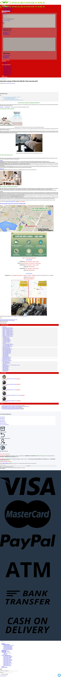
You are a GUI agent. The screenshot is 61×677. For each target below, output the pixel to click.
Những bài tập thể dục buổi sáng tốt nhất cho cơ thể (10, 407)
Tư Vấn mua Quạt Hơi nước (15, 316)
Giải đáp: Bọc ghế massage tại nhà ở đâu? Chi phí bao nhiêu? (11, 405)
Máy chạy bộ (6, 63)
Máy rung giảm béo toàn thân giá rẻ (8, 328)
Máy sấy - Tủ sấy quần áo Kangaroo (8, 330)
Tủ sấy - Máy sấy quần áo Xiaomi (7, 346)
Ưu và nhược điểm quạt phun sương (10, 98)
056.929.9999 (38, 263)
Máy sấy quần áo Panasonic (8, 660)
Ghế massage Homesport (6, 348)
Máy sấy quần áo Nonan (7, 71)
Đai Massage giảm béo (6, 361)
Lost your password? (3, 675)
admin (14, 83)
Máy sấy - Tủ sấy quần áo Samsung (8, 333)
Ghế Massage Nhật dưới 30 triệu (9, 7)
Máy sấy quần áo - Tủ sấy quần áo (8, 336)
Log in (7, 674)
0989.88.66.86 (25, 263)
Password (2, 672)
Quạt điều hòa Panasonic (6, 340)
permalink (25, 316)
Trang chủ (3, 5)
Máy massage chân (5, 367)
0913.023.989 (31, 263)
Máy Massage (4, 12)
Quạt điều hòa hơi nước (7, 62)
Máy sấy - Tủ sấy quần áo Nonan (7, 331)
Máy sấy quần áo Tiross (7, 67)
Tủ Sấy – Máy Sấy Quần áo (6, 64)
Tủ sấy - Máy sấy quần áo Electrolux (8, 344)
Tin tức (3, 666)
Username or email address (4, 670)
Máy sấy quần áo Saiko (7, 68)
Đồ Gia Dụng (4, 61)
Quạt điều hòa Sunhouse (6, 341)
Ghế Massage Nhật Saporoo (8, 8)
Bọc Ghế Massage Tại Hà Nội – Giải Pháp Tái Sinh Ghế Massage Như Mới (13, 406)
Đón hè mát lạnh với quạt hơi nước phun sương (7, 320)
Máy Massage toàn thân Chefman (8, 327)
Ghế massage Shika (5, 355)
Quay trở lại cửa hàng (7, 20)
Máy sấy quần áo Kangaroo (8, 66)
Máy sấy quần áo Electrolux (8, 72)
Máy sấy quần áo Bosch (7, 665)
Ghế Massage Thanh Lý (6, 60)
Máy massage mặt (5, 370)
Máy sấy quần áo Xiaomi (7, 74)
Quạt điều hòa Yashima (6, 342)
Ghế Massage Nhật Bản (6, 6)
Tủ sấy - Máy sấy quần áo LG (7, 345)
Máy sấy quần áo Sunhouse (8, 65)
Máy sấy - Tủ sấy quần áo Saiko (7, 332)
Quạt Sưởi (5, 653)
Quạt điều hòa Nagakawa (6, 339)
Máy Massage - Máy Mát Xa (6, 360)
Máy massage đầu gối (6, 369)
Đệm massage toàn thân (6, 363)
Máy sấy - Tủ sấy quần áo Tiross (7, 335)
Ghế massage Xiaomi (6, 356)
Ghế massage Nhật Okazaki (8, 11)
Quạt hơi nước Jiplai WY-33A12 (11, 201)
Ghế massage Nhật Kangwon (8, 10)
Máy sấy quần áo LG (7, 73)
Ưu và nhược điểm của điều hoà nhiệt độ (10, 97)
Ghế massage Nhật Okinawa (7, 352)
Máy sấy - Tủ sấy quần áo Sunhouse (8, 334)
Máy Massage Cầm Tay (6, 366)
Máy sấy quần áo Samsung (8, 69)
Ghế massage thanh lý (6, 359)
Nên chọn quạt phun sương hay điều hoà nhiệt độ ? (12, 99)
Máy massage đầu (5, 368)
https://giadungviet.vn (30, 278)
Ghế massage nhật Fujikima (8, 9)
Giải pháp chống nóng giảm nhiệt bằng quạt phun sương (8, 319)
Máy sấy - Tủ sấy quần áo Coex (7, 329)
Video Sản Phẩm (4, 667)
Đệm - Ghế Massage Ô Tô (6, 362)
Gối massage (5, 364)
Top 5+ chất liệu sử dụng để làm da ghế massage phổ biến (11, 408)
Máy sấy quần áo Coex (7, 70)
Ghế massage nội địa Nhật (6, 357)
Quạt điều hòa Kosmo (6, 338)
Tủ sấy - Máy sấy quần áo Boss (7, 343)
